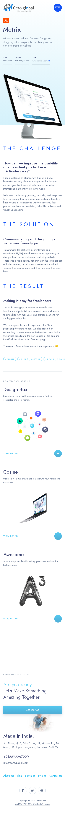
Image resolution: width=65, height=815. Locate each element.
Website (10, 359)
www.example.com (40, 60)
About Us (8, 776)
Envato (50, 359)
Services (30, 776)
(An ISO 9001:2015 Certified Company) (32, 804)
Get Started (32, 710)
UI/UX (23, 359)
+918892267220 (16, 756)
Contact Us (55, 776)
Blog (19, 776)
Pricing (42, 776)
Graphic (36, 359)
